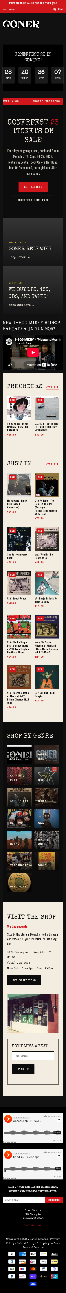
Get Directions (24, 980)
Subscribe (54, 1199)
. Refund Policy (25, 1243)
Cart (60, 9)
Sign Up (23, 1069)
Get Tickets (33, 187)
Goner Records (39, 1239)
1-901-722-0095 (33, 1226)
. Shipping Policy (46, 1243)
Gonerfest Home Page (33, 200)
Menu (10, 9)
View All (52, 387)
